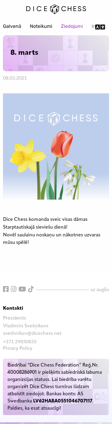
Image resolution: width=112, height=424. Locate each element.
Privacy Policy (17, 348)
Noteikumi (41, 26)
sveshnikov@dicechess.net (32, 333)
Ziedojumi (72, 26)
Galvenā (12, 26)
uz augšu (99, 289)
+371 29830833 (19, 341)
